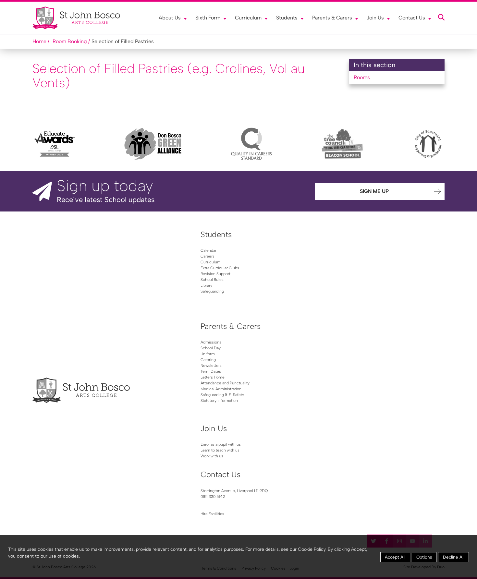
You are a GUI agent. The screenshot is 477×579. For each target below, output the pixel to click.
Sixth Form (207, 18)
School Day (211, 348)
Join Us (375, 18)
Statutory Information (219, 400)
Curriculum (248, 18)
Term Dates (211, 371)
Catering (208, 359)
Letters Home (213, 377)
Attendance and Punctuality (225, 383)
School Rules (212, 279)
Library (206, 285)
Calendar (208, 250)
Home (39, 41)
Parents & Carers (332, 18)
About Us (170, 18)
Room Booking (70, 41)
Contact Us (411, 18)
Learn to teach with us (220, 450)
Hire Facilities (212, 514)
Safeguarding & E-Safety (222, 394)
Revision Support (215, 273)
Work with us (212, 456)
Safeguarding (212, 291)
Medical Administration (221, 389)
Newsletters (211, 365)
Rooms (362, 77)
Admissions (211, 342)
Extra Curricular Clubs (220, 268)
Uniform (208, 354)
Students (287, 18)
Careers (207, 256)
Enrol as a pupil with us (221, 444)
